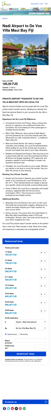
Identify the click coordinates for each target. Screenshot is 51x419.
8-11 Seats (10, 278)
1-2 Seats (10, 253)
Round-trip (24, 334)
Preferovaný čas (9, 347)
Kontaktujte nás (11, 402)
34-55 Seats (10, 311)
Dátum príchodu (9, 341)
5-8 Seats (10, 269)
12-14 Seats (10, 286)
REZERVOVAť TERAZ (25, 354)
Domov (5, 18)
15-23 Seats (10, 294)
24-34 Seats (10, 303)
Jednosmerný (12, 334)
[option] (8, 70)
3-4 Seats (10, 261)
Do (6, 328)
